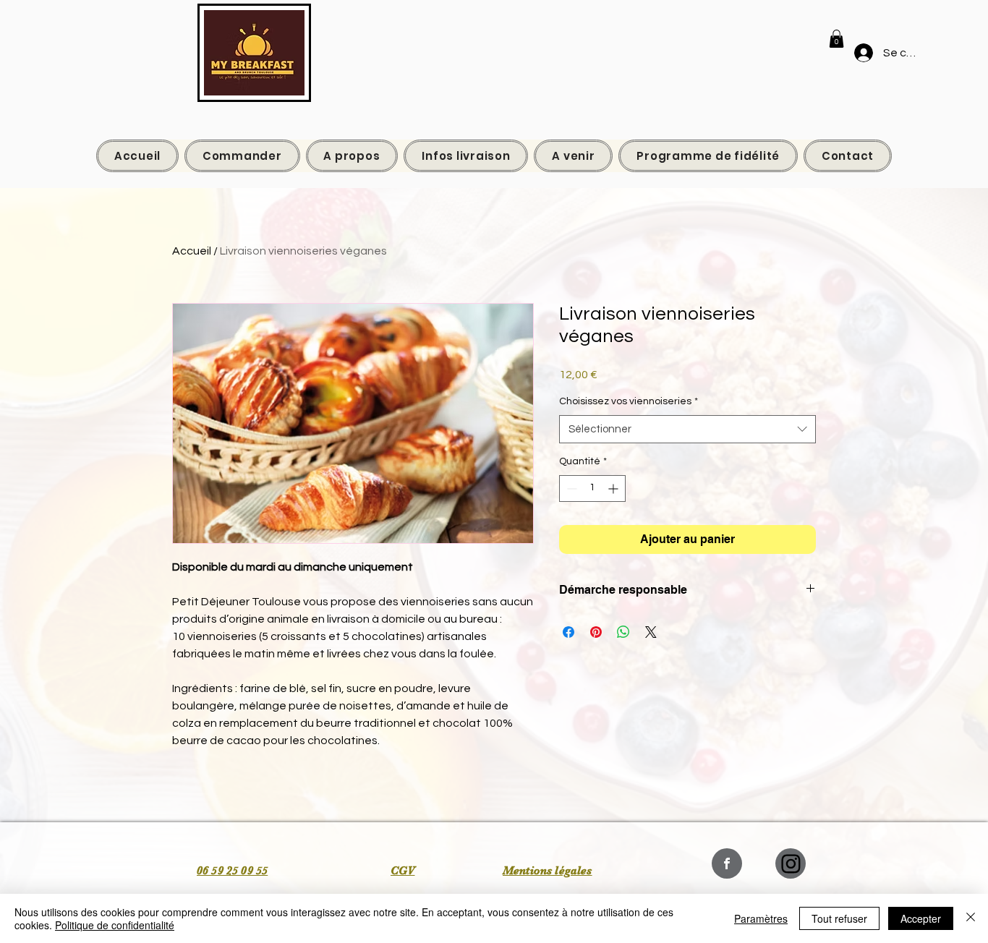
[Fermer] (970, 918)
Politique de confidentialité (114, 925)
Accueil (191, 251)
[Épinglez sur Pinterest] (596, 632)
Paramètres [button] (761, 918)
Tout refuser (839, 918)
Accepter (920, 918)
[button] (836, 39)
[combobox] (687, 429)
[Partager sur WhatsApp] (623, 632)
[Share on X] (651, 632)
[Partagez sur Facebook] (568, 632)
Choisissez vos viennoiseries (628, 401)
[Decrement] (570, 488)
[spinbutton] (592, 488)
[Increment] (614, 488)
